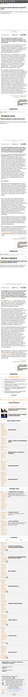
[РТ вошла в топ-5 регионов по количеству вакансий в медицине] (4, 546)
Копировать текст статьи (14, 1)
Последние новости (14, 377)
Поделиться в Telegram (12, 1)
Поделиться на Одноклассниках (5, 1)
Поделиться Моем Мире (3, 1)
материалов (11, 300)
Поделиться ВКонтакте (1, 1)
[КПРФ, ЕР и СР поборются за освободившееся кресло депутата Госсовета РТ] (4, 452)
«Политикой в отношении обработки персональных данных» (14, 690)
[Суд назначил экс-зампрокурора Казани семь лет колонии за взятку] (4, 557)
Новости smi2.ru (14, 406)
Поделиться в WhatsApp (8, 1)
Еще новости (14, 395)
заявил (4, 154)
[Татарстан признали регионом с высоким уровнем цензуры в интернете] (4, 466)
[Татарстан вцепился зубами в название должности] (4, 515)
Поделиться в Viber (10, 1)
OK (14, 694)
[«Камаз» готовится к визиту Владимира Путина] (4, 441)
